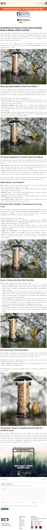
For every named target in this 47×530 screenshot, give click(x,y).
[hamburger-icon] (35, 3)
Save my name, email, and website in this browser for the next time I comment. (20, 505)
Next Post (44, 479)
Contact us (33, 516)
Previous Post (3, 479)
